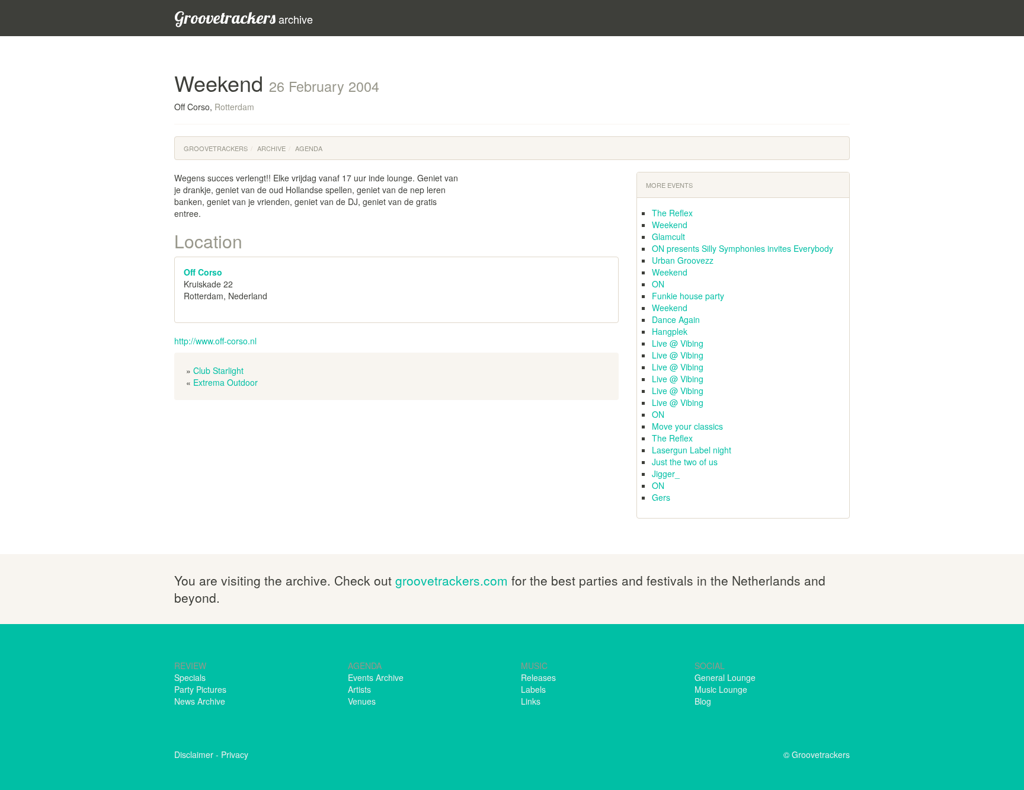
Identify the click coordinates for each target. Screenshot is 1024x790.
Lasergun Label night (691, 450)
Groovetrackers (216, 148)
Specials (190, 677)
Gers (661, 497)
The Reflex (672, 213)
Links (530, 701)
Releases (538, 677)
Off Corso (203, 272)
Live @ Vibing (677, 343)
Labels (533, 689)
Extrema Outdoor (225, 382)
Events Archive (376, 677)
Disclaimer (193, 754)
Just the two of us (685, 462)
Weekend (669, 225)
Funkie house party (688, 296)
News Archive (199, 701)
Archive (271, 148)
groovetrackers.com (451, 580)
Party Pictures (200, 689)
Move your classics (687, 426)
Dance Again (676, 319)
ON (658, 284)
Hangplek (669, 331)
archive (243, 17)
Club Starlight (218, 370)
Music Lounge (721, 689)
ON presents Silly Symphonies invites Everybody (742, 248)
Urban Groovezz (682, 260)
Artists (359, 689)
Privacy (234, 754)
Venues (362, 701)
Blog (703, 701)
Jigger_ (666, 473)
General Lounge (725, 677)
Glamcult (668, 236)
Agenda (308, 148)
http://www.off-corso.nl (215, 341)
